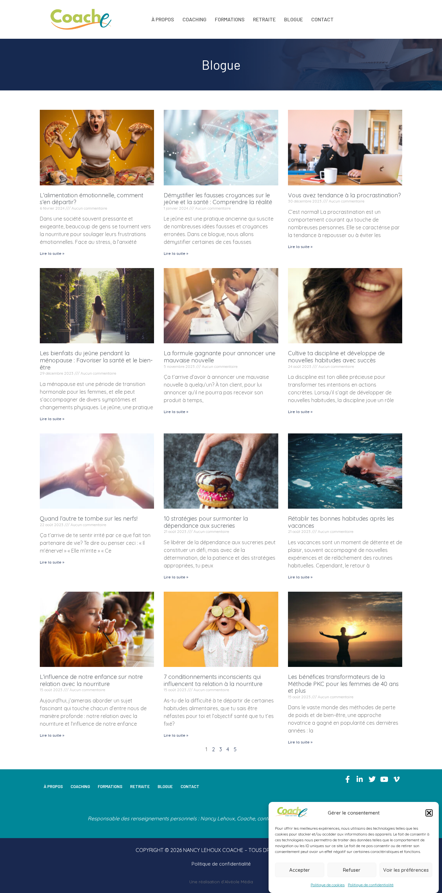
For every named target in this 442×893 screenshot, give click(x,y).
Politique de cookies (328, 884)
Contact (322, 19)
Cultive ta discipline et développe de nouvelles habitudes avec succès (336, 356)
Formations (230, 19)
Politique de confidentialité (370, 884)
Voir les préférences (406, 870)
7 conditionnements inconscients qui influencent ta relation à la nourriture (213, 680)
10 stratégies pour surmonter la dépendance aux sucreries (206, 522)
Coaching (194, 19)
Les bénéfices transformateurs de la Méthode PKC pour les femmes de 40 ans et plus (343, 683)
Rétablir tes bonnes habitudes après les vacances (341, 522)
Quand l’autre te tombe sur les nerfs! (89, 518)
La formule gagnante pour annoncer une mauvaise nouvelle (219, 356)
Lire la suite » (52, 253)
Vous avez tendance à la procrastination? (344, 195)
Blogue (293, 19)
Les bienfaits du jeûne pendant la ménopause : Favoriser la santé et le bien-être (96, 360)
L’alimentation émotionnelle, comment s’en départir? (91, 199)
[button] (429, 813)
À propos (162, 19)
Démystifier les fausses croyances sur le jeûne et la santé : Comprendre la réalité (218, 199)
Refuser (351, 870)
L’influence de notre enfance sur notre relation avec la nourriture (91, 680)
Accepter (299, 870)
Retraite (264, 19)
